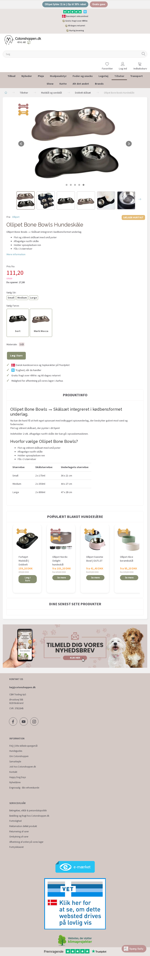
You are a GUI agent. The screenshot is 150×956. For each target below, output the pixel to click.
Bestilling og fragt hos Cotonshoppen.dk (29, 815)
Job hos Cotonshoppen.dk (22, 766)
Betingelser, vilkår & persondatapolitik (28, 810)
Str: (11, 292)
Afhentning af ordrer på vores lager (26, 841)
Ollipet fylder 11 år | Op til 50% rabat (65, 4)
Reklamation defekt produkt (23, 826)
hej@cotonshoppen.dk (22, 687)
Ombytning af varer (18, 836)
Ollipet (15, 216)
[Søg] (143, 54)
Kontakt (13, 771)
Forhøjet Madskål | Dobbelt (23, 560)
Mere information (15, 254)
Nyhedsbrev (15, 782)
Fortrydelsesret (16, 847)
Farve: (12, 305)
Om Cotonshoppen (19, 756)
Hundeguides (15, 750)
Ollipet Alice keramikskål (126, 558)
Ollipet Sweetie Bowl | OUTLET (94, 558)
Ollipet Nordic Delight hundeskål (60, 560)
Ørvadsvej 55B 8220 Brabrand (16, 701)
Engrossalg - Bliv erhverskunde (24, 787)
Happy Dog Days (17, 777)
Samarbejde (15, 761)
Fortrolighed (15, 820)
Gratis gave (98, 4)
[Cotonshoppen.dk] (23, 40)
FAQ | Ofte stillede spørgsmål (23, 745)
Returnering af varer (19, 831)
